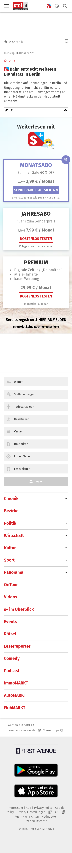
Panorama (13, 572)
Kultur (10, 547)
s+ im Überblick (19, 609)
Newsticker (21, 419)
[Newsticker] (57, 6)
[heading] (36, 72)
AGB (28, 808)
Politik (10, 523)
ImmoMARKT (16, 683)
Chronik (17, 42)
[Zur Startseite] (6, 41)
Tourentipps (51, 730)
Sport (9, 560)
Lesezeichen (22, 469)
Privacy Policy (43, 808)
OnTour (11, 584)
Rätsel (10, 634)
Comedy (12, 658)
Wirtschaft (14, 535)
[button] (66, 41)
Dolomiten (21, 444)
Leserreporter (17, 646)
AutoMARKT (15, 695)
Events (10, 621)
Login (38, 481)
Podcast (11, 670)
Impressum (15, 808)
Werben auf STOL (19, 725)
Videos (10, 597)
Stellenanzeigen (24, 394)
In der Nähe (22, 456)
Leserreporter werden (22, 730)
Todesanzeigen (24, 406)
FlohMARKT (14, 707)
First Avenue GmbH (41, 829)
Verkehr (19, 431)
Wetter (18, 382)
